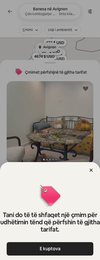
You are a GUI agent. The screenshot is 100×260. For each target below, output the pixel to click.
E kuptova (50, 249)
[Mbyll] (91, 170)
